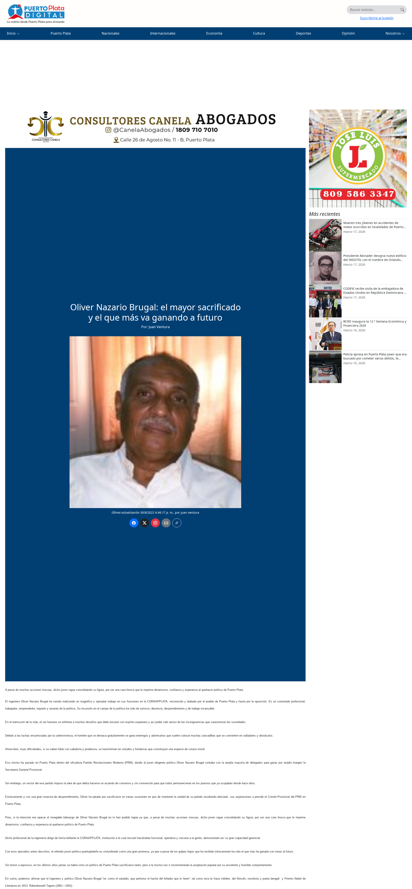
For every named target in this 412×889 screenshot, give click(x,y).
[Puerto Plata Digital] (35, 13)
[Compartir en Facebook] (133, 522)
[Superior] (155, 125)
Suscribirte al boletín (377, 18)
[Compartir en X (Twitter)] (144, 522)
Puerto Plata (61, 33)
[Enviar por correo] (166, 522)
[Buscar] (402, 9)
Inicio (12, 33)
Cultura (259, 33)
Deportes (303, 33)
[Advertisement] (206, 72)
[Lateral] (358, 158)
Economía (214, 33)
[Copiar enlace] (176, 522)
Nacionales (111, 33)
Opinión (348, 33)
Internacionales (163, 33)
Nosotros (394, 33)
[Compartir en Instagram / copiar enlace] (155, 522)
